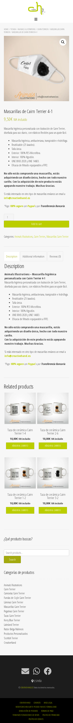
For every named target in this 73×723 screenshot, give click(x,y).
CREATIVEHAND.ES (27, 687)
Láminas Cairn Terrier (13, 602)
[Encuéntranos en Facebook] (48, 671)
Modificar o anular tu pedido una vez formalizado (36, 706)
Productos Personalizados (16, 633)
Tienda (13, 29)
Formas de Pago (47, 710)
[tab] (11, 256)
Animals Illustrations (26, 29)
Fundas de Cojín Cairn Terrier (17, 598)
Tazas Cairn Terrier (12, 616)
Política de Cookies (36, 719)
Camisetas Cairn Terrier (14, 593)
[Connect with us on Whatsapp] (36, 671)
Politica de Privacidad (50, 714)
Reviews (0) (55, 256)
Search (12, 559)
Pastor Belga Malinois (13, 629)
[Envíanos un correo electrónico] (25, 671)
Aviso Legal (48, 702)
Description (11, 256)
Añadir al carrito (20, 445)
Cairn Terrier (42, 29)
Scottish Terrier (11, 638)
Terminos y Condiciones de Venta (26, 714)
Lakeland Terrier (11, 625)
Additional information (33, 256)
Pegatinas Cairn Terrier (14, 611)
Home (6, 29)
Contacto (37, 702)
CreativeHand (10, 642)
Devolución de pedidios (28, 710)
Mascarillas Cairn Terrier (58, 236)
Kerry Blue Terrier (12, 620)
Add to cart (36, 224)
